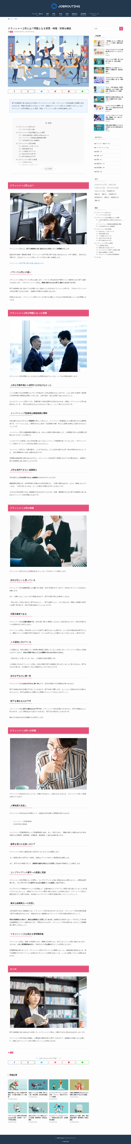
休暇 (97, 194)
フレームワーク (112, 188)
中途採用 (111, 191)
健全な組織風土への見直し (106, 252)
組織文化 (100, 163)
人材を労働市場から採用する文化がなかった (35, 135)
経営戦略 (100, 167)
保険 (104, 194)
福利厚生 (115, 197)
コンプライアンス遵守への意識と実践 (109, 250)
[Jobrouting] (65, 6)
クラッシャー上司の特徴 (27, 143)
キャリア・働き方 (103, 143)
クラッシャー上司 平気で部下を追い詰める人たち (26, 263)
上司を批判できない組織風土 (31, 140)
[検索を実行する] (121, 28)
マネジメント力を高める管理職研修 (109, 254)
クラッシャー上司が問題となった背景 (32, 132)
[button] (14, 91)
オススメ (112, 184)
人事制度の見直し (27, 162)
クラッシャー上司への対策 (28, 159)
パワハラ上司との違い (29, 129)
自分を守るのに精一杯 (29, 154)
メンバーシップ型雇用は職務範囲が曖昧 (34, 138)
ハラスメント (100, 188)
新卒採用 (98, 197)
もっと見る (48, 168)
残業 (106, 197)
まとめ (99, 257)
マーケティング (102, 147)
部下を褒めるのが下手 (29, 156)
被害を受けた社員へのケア (30, 165)
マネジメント (100, 191)
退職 (97, 200)
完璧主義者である (27, 149)
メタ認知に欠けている (29, 151)
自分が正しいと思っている (30, 146)
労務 (11, 31)
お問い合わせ (61, 1138)
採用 (99, 159)
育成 (99, 171)
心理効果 (112, 194)
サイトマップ (70, 1138)
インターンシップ (101, 184)
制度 (99, 151)
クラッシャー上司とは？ (27, 127)
